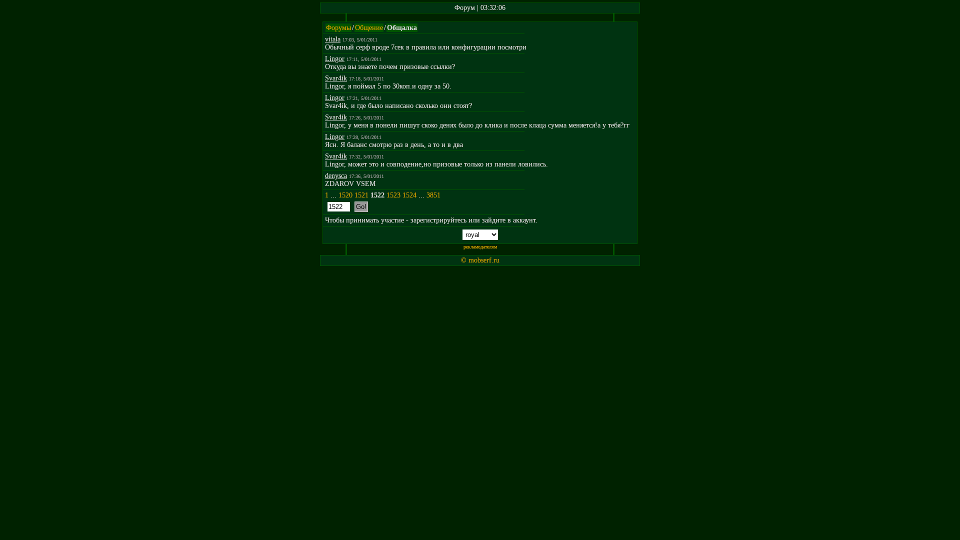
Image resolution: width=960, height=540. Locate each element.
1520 (345, 195)
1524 (409, 195)
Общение (369, 28)
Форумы (338, 28)
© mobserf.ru (480, 260)
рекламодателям (480, 247)
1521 (361, 195)
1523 (393, 195)
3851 (433, 195)
